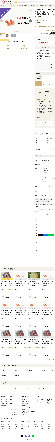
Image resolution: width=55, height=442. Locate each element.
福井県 (9, 424)
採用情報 (24, 414)
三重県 (49, 424)
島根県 (49, 426)
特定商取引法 (24, 409)
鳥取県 (42, 426)
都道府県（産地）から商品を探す (8, 418)
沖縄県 (42, 430)
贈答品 (45, 199)
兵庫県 (22, 426)
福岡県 (49, 428)
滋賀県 (2, 426)
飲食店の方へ (3, 405)
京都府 (9, 426)
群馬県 (9, 423)
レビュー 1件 (46, 30)
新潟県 (42, 423)
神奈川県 (36, 423)
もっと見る (45, 214)
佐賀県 (2, 430)
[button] (45, 138)
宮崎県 (29, 430)
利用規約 (24, 405)
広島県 (9, 428)
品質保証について (4, 403)
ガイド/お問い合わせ (26, 401)
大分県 (22, 430)
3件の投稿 (52, 30)
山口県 (16, 428)
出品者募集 (12, 399)
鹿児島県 (36, 430)
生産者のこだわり (41, 99)
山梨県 (44, 195)
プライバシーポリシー (26, 407)
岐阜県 (29, 424)
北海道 (2, 421)
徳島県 (22, 428)
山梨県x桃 (38, 204)
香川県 (29, 428)
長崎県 (9, 430)
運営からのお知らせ (26, 403)
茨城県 (49, 421)
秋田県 (29, 421)
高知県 (42, 428)
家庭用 (50, 199)
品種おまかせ (51, 186)
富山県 (49, 423)
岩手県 (16, 421)
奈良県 (29, 426)
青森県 (9, 421)
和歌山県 (36, 426)
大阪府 (16, 426)
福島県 (42, 421)
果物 (43, 186)
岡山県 (2, 428)
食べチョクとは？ (4, 399)
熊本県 (16, 430)
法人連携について (13, 412)
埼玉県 (16, 423)
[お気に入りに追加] (30, 10)
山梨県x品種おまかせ (47, 204)
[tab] (45, 83)
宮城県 (22, 421)
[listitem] (7, 371)
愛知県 (42, 424)
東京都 (29, 423)
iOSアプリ (39, 409)
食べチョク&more (49, 405)
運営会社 (24, 399)
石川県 (2, 424)
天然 (37, 199)
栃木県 (2, 423)
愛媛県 (35, 428)
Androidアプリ (48, 409)
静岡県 (35, 424)
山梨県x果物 (46, 201)
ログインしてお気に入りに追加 (17, 41)
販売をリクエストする (45, 42)
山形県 (35, 421)
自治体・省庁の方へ (14, 414)
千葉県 (22, 423)
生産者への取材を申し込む (15, 405)
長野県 (22, 424)
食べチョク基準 (4, 401)
